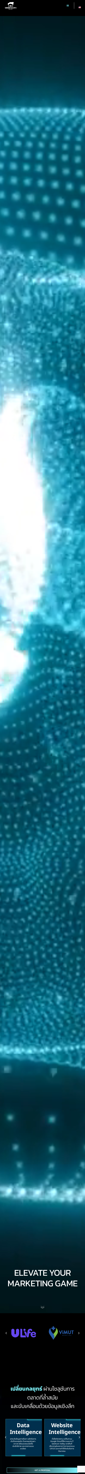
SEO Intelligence (64, 1429)
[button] (68, 5)
